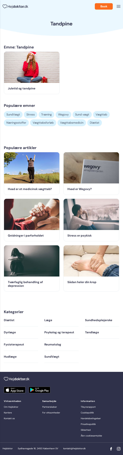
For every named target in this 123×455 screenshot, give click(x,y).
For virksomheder (51, 412)
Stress (30, 114)
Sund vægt (82, 114)
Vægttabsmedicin (71, 123)
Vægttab (101, 114)
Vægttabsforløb (43, 123)
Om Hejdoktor (11, 406)
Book (103, 6)
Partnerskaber (49, 406)
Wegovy (63, 114)
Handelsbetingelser (91, 418)
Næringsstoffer (16, 123)
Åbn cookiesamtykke (91, 435)
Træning (46, 114)
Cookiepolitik (87, 412)
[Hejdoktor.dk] (15, 6)
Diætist (94, 123)
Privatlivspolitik (88, 424)
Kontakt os (9, 418)
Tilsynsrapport (88, 406)
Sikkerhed (86, 429)
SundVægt (13, 114)
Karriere (8, 412)
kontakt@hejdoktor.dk (74, 448)
